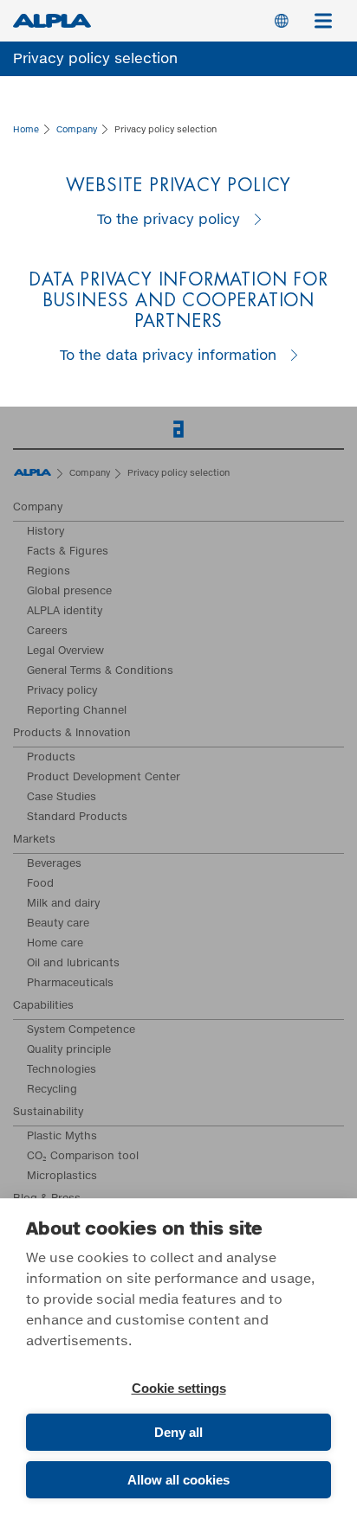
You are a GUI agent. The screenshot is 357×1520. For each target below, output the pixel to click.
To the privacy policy (168, 220)
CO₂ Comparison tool (83, 1156)
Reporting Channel (77, 711)
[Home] (32, 475)
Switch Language (281, 21)
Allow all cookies (178, 1479)
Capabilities (43, 1006)
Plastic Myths (62, 1137)
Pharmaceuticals (70, 983)
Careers (47, 631)
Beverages (54, 864)
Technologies (61, 1070)
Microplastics (62, 1176)
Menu (323, 21)
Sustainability (48, 1112)
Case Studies (61, 797)
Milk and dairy (63, 904)
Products (51, 758)
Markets (34, 840)
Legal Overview (65, 651)
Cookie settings (179, 1388)
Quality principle (69, 1050)
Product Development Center (103, 778)
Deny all (178, 1432)
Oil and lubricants (73, 964)
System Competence (81, 1030)
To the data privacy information (168, 355)
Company (37, 508)
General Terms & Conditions (100, 671)
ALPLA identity (64, 611)
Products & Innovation (72, 733)
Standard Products (77, 817)
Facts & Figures (67, 552)
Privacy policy (62, 691)
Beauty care (58, 924)
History (45, 532)
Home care (55, 944)
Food (40, 884)
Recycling (52, 1090)
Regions (48, 572)
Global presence (69, 592)
